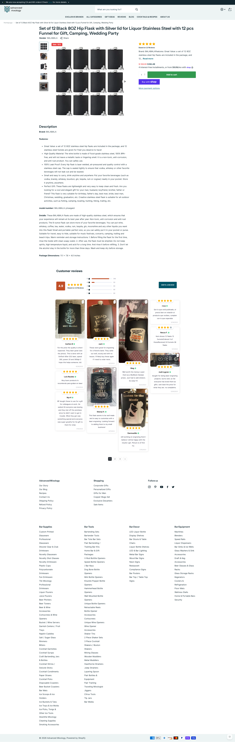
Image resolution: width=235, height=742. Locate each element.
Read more (148, 58)
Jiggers (87, 690)
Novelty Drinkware (47, 562)
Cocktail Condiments (49, 671)
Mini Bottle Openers (93, 577)
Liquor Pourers (46, 592)
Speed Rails (180, 539)
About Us (165, 17)
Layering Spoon (91, 671)
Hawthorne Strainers (93, 664)
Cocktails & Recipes (147, 17)
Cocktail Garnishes (48, 649)
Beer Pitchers (45, 600)
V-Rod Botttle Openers (94, 558)
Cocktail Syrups (46, 652)
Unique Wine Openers (94, 622)
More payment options (149, 88)
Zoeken (136, 9)
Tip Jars (88, 698)
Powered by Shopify (76, 738)
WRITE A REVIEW (167, 285)
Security (178, 600)
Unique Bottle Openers (94, 603)
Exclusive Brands (74, 17)
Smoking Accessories (49, 724)
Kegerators (180, 577)
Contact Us (44, 497)
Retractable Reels (92, 607)
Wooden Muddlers (92, 656)
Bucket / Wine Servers (49, 622)
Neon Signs (134, 562)
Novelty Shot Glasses (49, 558)
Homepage (8, 23)
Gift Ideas (110, 17)
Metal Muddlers (91, 660)
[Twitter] (173, 487)
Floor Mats (179, 588)
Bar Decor (134, 526)
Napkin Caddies (46, 633)
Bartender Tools (91, 535)
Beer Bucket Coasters (49, 686)
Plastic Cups (45, 565)
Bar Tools (89, 526)
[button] (2, 2)
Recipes (42, 493)
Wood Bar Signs (136, 558)
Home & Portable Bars (185, 596)
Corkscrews (89, 618)
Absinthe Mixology (47, 717)
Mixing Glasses (91, 652)
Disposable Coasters (48, 683)
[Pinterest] (155, 487)
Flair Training (90, 683)
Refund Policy (45, 504)
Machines (179, 531)
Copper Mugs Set (102, 497)
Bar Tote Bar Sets (92, 539)
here (50, 2)
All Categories (94, 17)
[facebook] (167, 487)
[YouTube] (161, 487)
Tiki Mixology (45, 581)
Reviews (122, 17)
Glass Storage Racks (184, 573)
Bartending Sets (91, 531)
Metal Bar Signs (136, 554)
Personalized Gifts (102, 489)
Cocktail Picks (45, 679)
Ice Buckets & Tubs (48, 702)
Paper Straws (45, 675)
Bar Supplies (45, 526)
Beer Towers (45, 603)
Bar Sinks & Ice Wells (184, 547)
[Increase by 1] (145, 72)
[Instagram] (149, 487)
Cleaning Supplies (47, 720)
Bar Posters (134, 573)
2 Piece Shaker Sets (93, 637)
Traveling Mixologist (93, 686)
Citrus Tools (89, 694)
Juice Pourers (45, 596)
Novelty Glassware (48, 554)
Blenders (178, 535)
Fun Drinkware (45, 577)
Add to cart (171, 74)
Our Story (43, 485)
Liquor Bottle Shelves (139, 547)
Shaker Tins (89, 633)
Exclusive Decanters (103, 500)
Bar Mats (43, 690)
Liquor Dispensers (183, 543)
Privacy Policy (45, 508)
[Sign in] (223, 9)
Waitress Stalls (181, 592)
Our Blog (43, 489)
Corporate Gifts (101, 485)
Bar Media (89, 702)
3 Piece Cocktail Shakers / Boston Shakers (92, 645)
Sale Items (98, 504)
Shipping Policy (46, 500)
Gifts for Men (100, 493)
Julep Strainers (91, 668)
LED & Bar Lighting (138, 550)
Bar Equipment (182, 526)
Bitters (42, 645)
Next (68, 2)
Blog (131, 17)
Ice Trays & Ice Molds (49, 705)
